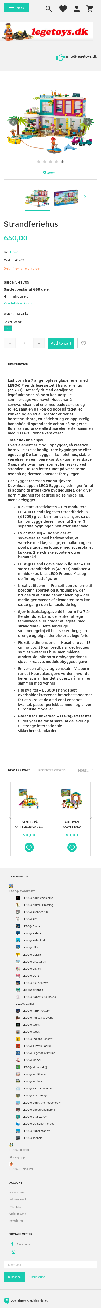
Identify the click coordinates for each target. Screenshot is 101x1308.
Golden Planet (39, 1300)
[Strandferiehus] (50, 122)
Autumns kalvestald (72, 824)
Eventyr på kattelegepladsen (29, 824)
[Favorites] (63, 8)
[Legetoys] (46, 31)
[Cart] (90, 8)
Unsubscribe (37, 1277)
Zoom (51, 172)
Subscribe (14, 1277)
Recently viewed (52, 770)
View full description (18, 303)
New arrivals (19, 770)
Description (18, 364)
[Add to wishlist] (83, 343)
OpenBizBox (18, 1300)
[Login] (77, 8)
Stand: (13, 322)
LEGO (14, 252)
